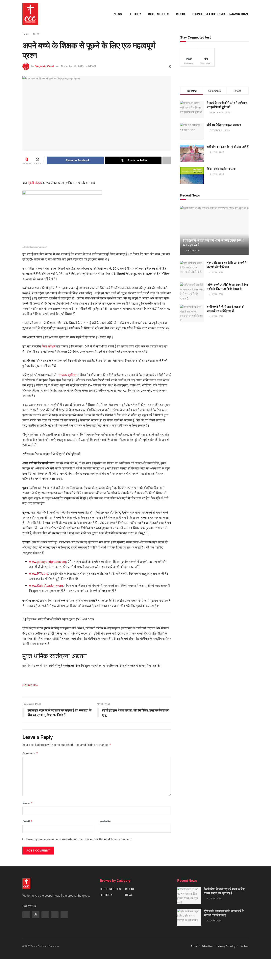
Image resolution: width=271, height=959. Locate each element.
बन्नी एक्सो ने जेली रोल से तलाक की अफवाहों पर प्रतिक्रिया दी (225, 308)
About (194, 946)
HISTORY (135, 14)
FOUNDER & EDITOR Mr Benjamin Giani (220, 14)
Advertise (207, 946)
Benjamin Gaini (44, 66)
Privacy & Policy (226, 946)
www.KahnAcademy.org (46, 585)
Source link (30, 685)
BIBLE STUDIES (158, 14)
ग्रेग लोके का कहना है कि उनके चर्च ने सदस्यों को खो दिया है (227, 264)
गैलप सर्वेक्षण (49, 346)
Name (27, 803)
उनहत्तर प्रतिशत (68, 375)
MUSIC (180, 14)
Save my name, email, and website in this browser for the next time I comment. (79, 839)
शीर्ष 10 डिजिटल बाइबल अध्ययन (224, 125)
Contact (244, 946)
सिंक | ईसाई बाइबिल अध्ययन (221, 168)
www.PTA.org (38, 573)
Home (25, 34)
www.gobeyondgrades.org (47, 561)
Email (27, 821)
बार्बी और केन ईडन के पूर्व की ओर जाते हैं (227, 146)
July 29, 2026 (192, 250)
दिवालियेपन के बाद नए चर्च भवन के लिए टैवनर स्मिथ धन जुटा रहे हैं (213, 242)
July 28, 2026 (216, 272)
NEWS (118, 14)
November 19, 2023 (72, 66)
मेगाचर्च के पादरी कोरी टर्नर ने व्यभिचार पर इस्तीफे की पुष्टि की (227, 105)
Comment (30, 753)
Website (105, 821)
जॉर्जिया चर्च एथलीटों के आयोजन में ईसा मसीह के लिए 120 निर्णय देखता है (227, 286)
